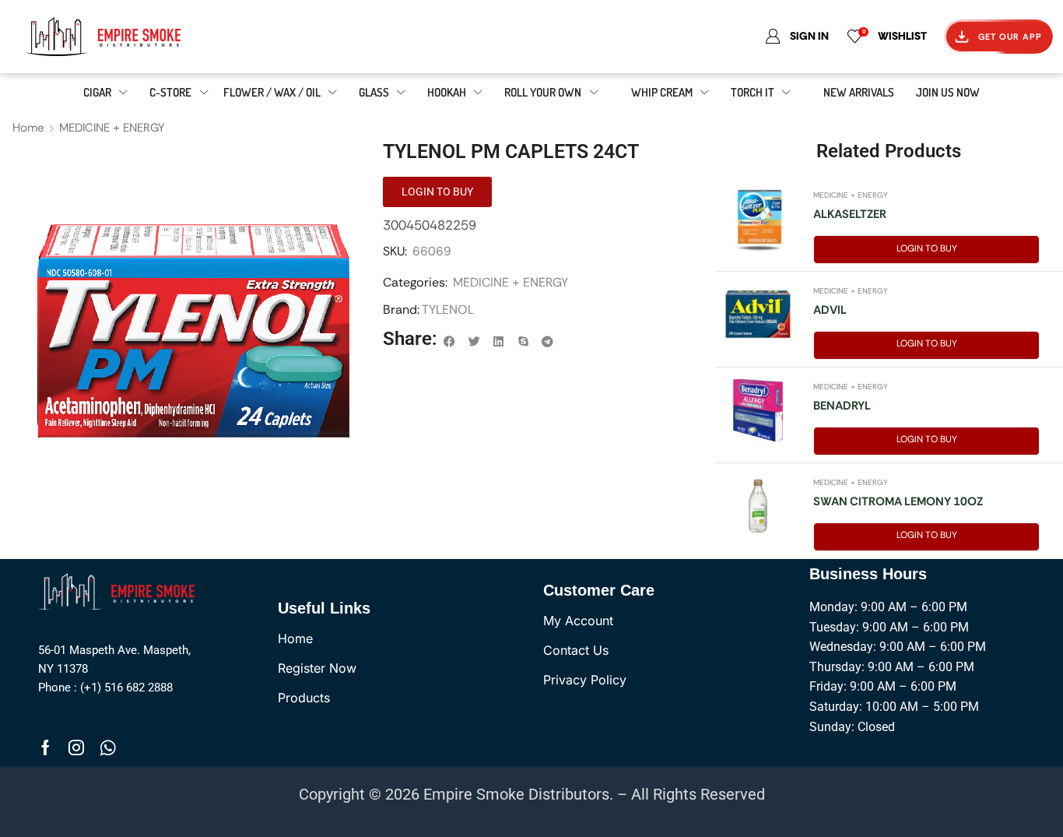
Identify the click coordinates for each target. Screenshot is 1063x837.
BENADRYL (842, 406)
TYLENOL (448, 309)
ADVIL (830, 310)
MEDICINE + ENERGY (112, 127)
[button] (449, 341)
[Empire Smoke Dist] (119, 590)
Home (28, 127)
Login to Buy (926, 248)
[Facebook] (45, 747)
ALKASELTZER (849, 214)
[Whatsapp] (108, 747)
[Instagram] (76, 747)
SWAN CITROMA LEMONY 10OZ (898, 501)
